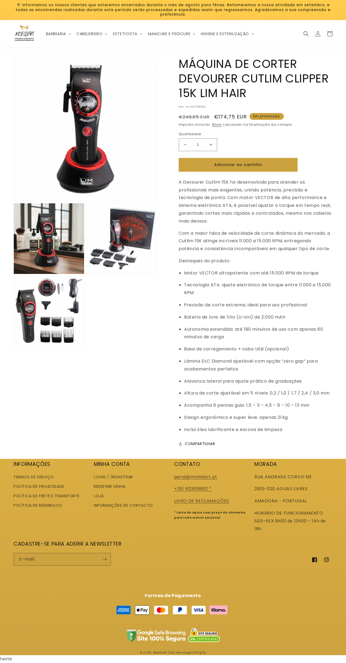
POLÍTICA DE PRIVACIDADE (39, 486)
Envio (217, 124)
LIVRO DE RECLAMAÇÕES (201, 501)
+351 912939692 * (192, 489)
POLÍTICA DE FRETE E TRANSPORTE (47, 496)
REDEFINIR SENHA (109, 486)
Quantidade (190, 134)
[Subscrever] (105, 559)
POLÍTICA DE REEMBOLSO (38, 505)
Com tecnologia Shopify (187, 653)
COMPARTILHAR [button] (200, 443)
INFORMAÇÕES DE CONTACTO (123, 505)
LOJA (99, 496)
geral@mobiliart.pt (195, 477)
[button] (58, 33)
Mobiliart (160, 653)
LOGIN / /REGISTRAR (113, 477)
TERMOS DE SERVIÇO (34, 477)
